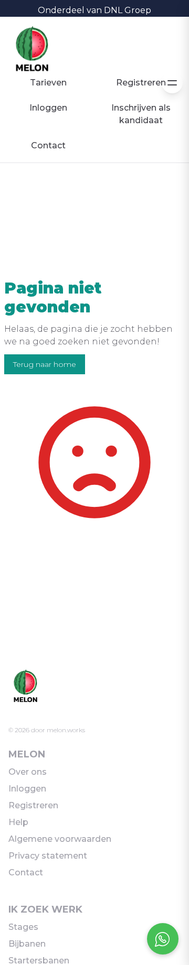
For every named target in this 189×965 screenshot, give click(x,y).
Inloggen (48, 108)
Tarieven (48, 83)
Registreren (141, 83)
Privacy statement (47, 856)
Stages (23, 927)
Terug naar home (44, 364)
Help (18, 822)
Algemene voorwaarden (59, 839)
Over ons (27, 772)
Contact (48, 145)
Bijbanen (27, 944)
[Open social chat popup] (162, 939)
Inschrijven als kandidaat (141, 114)
